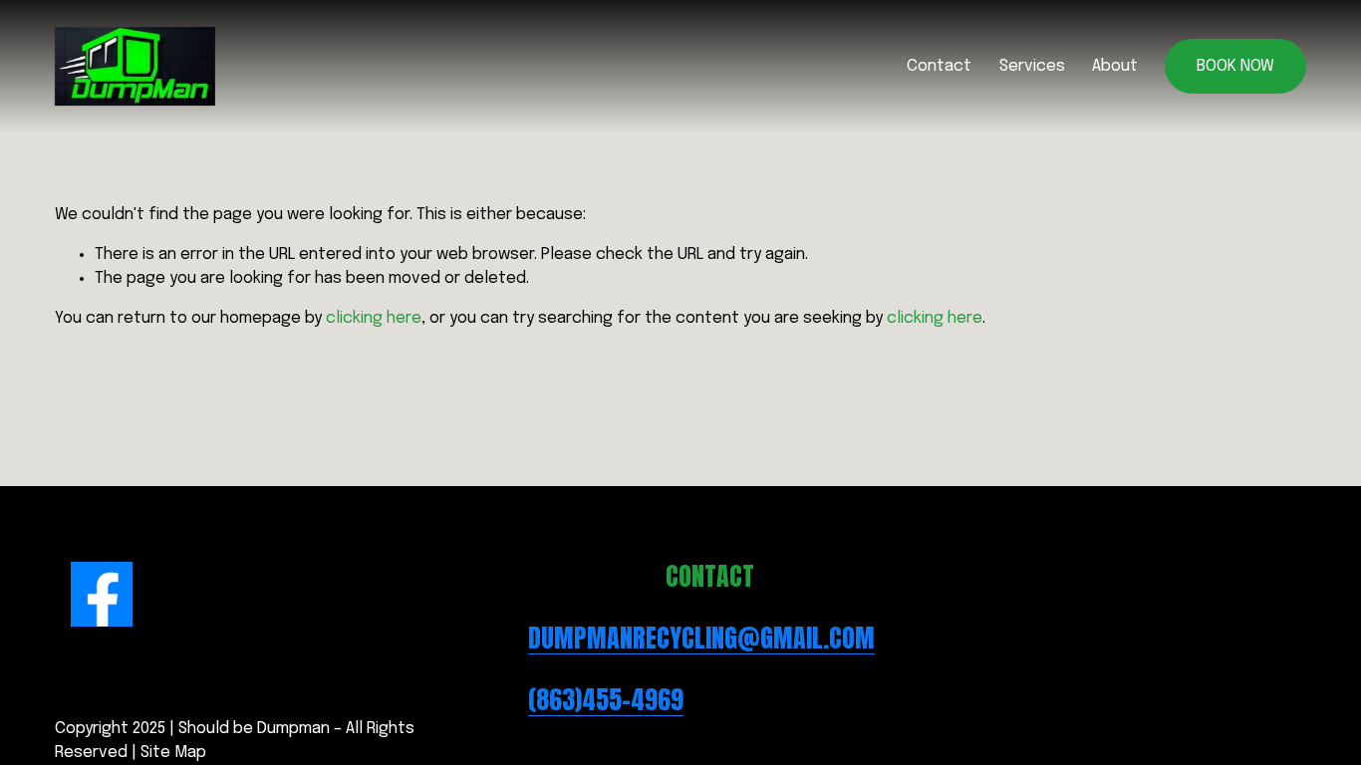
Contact (939, 66)
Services (1032, 66)
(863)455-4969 (605, 700)
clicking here (373, 318)
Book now (1235, 66)
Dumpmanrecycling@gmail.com (701, 638)
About (1115, 66)
